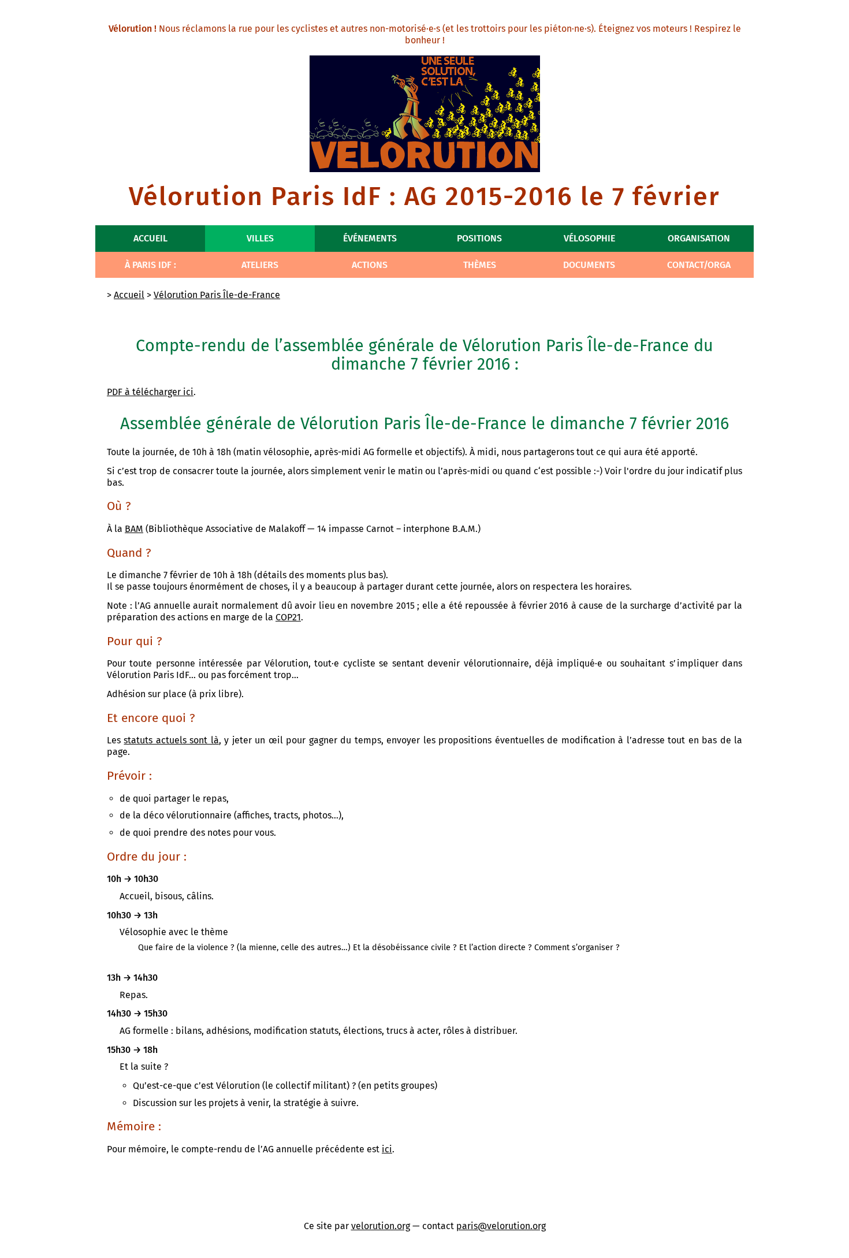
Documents (589, 264)
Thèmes (479, 264)
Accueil (150, 238)
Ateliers (259, 264)
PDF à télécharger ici (150, 391)
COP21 (288, 617)
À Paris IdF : (150, 264)
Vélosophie (589, 238)
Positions (479, 238)
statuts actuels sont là (171, 740)
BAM (134, 528)
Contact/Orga (699, 264)
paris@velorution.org (501, 1225)
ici (387, 1149)
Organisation (699, 238)
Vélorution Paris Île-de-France (217, 294)
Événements (370, 238)
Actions (370, 264)
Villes (260, 238)
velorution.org (380, 1225)
